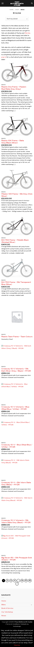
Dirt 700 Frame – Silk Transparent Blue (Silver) (16, 283)
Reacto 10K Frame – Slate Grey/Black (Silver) (12, 142)
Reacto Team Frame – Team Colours (16, 337)
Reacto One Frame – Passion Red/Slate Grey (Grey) (13, 88)
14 (22, 580)
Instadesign (17, 626)
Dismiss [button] (17, 645)
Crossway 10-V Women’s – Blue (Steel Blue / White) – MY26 (15, 408)
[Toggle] (31, 605)
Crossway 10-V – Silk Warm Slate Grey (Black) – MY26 (16, 484)
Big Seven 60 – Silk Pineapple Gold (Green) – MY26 (16, 559)
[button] (2, 4)
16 (30, 580)
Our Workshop (7, 612)
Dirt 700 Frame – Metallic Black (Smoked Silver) (15, 241)
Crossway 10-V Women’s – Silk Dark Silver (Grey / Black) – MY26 (16, 370)
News (3, 615)
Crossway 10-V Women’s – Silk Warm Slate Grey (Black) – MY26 (16, 521)
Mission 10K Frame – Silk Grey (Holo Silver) (16, 195)
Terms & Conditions (13, 624)
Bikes (3, 604)
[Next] (17, 583)
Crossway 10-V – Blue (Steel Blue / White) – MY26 (16, 446)
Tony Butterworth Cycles (17, 3)
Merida (27, 33)
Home (11, 9)
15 (26, 580)
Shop (17, 9)
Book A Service (7, 608)
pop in (3, 57)
